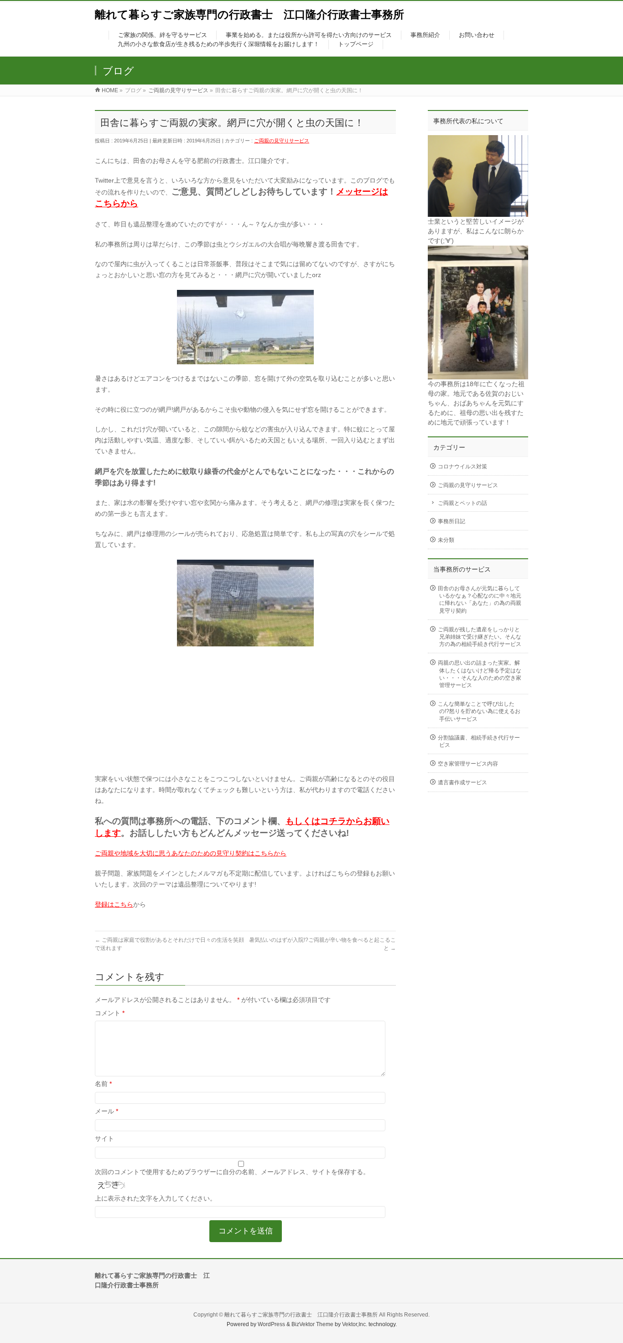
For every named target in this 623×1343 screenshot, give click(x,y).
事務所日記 (451, 521)
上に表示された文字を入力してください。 (155, 1198)
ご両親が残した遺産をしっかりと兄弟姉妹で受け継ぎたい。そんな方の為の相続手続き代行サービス (479, 636)
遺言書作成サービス (462, 782)
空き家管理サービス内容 (468, 764)
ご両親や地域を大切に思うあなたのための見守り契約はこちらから (190, 853)
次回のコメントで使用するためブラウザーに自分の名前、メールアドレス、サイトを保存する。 (232, 1171)
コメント (110, 1013)
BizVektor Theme (312, 1324)
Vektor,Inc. (354, 1324)
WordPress (271, 1324)
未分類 (446, 540)
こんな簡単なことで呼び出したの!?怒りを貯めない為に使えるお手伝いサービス (479, 711)
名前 (103, 1083)
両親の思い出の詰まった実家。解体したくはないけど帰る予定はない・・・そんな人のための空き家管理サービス (479, 674)
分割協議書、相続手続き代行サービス (479, 741)
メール (106, 1111)
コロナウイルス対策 (462, 466)
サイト (104, 1138)
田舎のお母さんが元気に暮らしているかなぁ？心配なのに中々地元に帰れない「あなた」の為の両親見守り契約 (479, 599)
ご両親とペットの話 (462, 503)
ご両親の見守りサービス (281, 140)
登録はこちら (114, 904)
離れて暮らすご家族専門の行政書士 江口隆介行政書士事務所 (249, 14)
